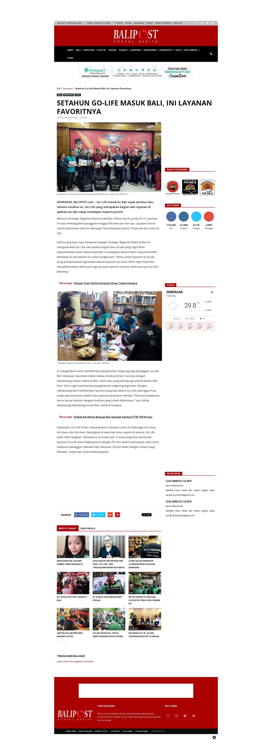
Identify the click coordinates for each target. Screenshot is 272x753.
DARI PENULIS (87, 528)
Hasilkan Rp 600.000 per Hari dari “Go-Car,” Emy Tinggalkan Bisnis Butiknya (109, 564)
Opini (70, 57)
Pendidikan (150, 50)
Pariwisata (165, 50)
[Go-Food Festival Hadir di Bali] (73, 583)
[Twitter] (207, 23)
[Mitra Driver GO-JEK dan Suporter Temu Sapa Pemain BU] (145, 583)
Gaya (178, 50)
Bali (78, 50)
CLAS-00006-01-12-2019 (178, 501)
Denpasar (68, 88)
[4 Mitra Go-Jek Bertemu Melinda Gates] (73, 619)
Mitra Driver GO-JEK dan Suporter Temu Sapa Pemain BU (144, 600)
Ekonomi (136, 50)
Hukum (112, 50)
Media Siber (71, 731)
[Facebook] (196, 23)
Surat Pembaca (163, 23)
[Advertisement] (136, 10)
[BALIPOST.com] (136, 36)
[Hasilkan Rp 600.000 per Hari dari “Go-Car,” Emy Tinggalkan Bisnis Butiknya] (109, 547)
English (178, 23)
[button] (211, 54)
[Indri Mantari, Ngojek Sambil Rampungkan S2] (73, 547)
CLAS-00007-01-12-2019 (178, 480)
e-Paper (119, 23)
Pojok (149, 23)
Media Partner (85, 731)
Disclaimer (128, 731)
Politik (102, 50)
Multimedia (190, 50)
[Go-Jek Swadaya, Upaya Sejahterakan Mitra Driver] (109, 619)
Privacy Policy (101, 731)
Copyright (115, 731)
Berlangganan (210, 212)
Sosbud (123, 50)
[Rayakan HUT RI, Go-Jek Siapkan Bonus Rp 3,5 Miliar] (145, 619)
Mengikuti (183, 212)
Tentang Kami (141, 731)
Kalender (139, 23)
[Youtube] (212, 23)
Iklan (128, 23)
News (70, 50)
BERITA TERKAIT (68, 528)
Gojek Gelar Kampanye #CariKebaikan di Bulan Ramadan (142, 564)
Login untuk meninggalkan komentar (75, 661)
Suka (171, 212)
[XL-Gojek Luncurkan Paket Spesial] (109, 583)
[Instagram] (202, 23)
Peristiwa (89, 50)
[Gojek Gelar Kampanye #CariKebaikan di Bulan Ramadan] (145, 547)
